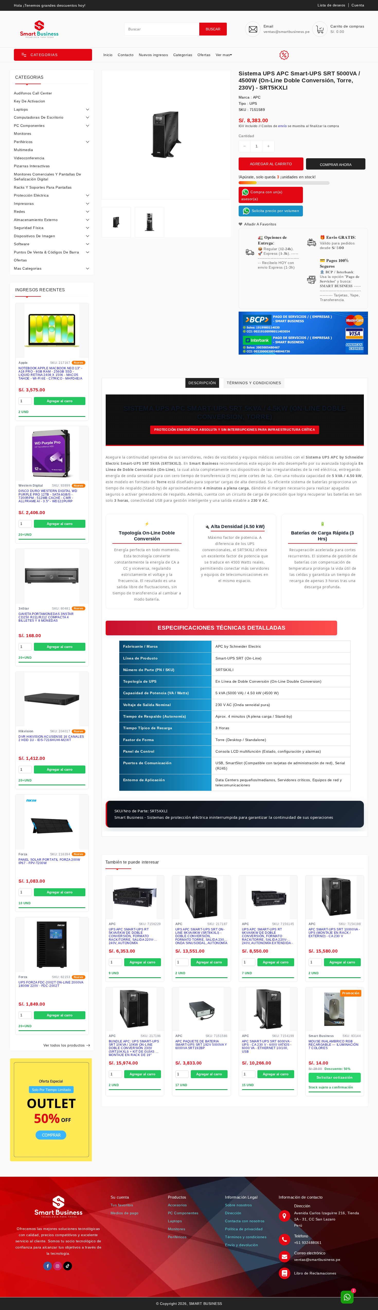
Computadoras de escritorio (38, 117)
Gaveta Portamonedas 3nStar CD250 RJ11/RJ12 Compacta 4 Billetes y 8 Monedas (46, 617)
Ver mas (223, 55)
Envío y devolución (241, 1245)
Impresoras (24, 203)
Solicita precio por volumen (274, 211)
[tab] (52, 93)
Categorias (182, 55)
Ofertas (204, 55)
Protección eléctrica (31, 195)
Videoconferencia (29, 158)
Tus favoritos (122, 1205)
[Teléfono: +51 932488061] (285, 1239)
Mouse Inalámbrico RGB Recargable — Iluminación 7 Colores (333, 1045)
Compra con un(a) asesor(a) (262, 195)
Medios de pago (125, 1213)
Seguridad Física (28, 228)
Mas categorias (27, 268)
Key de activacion (29, 101)
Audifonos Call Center (33, 93)
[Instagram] (57, 1266)
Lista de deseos (331, 5)
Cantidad (246, 136)
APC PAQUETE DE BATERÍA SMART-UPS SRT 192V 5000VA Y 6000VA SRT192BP (201, 1045)
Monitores (22, 133)
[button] (53, 55)
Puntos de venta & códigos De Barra (46, 252)
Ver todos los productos (64, 1045)
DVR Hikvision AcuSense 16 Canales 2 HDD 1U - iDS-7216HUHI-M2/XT (51, 738)
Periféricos (23, 142)
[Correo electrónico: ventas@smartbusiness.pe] (285, 1256)
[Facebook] (47, 1266)
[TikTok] (67, 1266)
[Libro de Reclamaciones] (285, 1273)
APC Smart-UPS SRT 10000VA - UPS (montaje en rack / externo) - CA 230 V (334, 933)
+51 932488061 (308, 1243)
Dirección (233, 1213)
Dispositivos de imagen (34, 236)
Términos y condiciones (245, 1237)
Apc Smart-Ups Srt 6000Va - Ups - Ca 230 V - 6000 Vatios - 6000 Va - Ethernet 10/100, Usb (267, 1046)
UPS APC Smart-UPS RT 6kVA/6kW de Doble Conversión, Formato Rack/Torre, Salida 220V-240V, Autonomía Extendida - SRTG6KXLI (267, 936)
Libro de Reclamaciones (315, 1273)
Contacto (125, 55)
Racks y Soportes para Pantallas (43, 187)
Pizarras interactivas (32, 166)
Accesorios (177, 1205)
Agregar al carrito (271, 164)
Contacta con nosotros (245, 1221)
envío (282, 126)
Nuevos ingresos (153, 55)
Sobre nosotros (238, 1205)
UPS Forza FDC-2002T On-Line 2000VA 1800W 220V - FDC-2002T (51, 984)
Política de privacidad (244, 1229)
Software (21, 244)
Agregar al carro (60, 401)
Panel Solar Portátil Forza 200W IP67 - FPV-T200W (49, 861)
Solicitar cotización (335, 1078)
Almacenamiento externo (36, 220)
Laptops (21, 109)
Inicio (108, 55)
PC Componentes (29, 126)
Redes (19, 211)
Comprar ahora (336, 165)
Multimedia (23, 150)
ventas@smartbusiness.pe (317, 1260)
